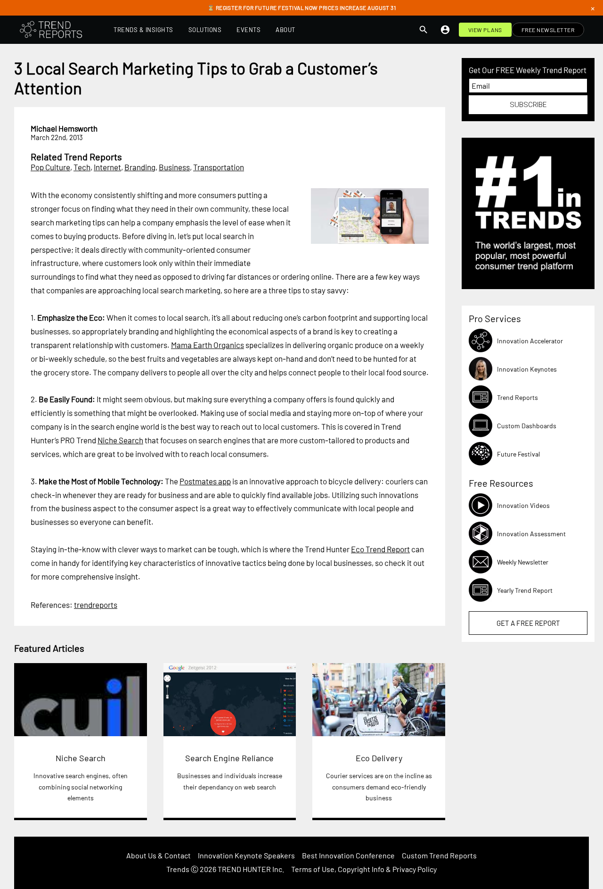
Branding (139, 167)
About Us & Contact (158, 855)
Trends (177, 868)
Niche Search (120, 440)
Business (174, 167)
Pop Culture (50, 167)
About (285, 29)
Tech (81, 167)
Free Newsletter (548, 29)
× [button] (593, 8)
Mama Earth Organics (207, 344)
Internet (107, 167)
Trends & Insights (143, 29)
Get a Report (528, 623)
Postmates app (205, 481)
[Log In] (445, 30)
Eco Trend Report (380, 549)
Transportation (218, 167)
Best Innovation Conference (348, 855)
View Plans (485, 29)
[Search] (424, 30)
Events (248, 29)
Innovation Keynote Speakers (246, 855)
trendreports (95, 604)
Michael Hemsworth (64, 128)
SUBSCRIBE (528, 104)
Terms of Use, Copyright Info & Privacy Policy (364, 868)
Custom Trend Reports (439, 855)
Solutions (205, 29)
